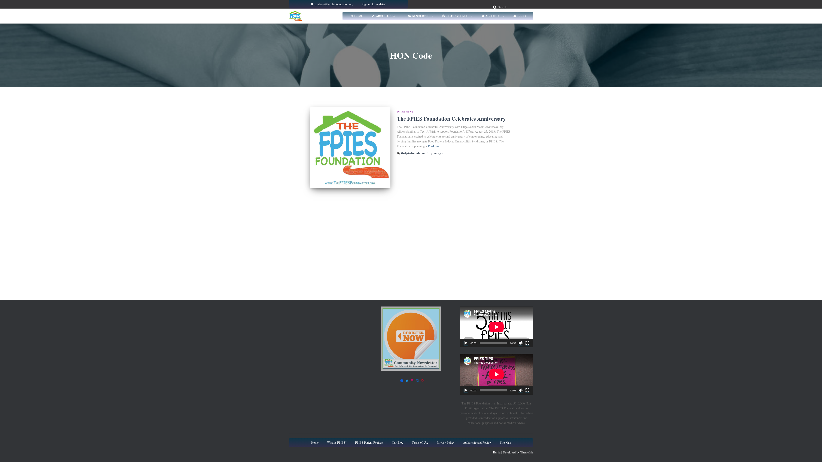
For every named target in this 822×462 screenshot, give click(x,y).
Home (358, 16)
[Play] (466, 343)
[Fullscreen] (527, 343)
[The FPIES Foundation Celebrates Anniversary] (350, 147)
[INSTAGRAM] (412, 381)
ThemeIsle (526, 452)
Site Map (505, 442)
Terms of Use (420, 442)
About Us (492, 16)
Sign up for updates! (374, 4)
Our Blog (397, 442)
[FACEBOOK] (402, 381)
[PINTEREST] (422, 381)
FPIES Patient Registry (369, 442)
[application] (496, 327)
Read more (434, 146)
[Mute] (520, 343)
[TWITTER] (407, 381)
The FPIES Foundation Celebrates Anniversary (451, 119)
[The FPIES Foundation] (295, 16)
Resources (420, 16)
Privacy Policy (445, 442)
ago (434, 153)
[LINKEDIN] (417, 381)
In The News (405, 111)
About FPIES (385, 16)
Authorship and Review (477, 442)
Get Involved (457, 16)
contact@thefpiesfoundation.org (334, 4)
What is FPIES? (337, 442)
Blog (522, 16)
